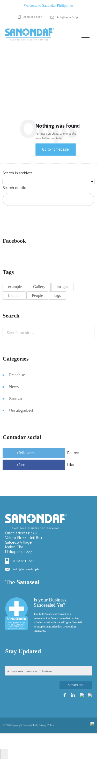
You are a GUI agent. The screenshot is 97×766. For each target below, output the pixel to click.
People (37, 295)
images (62, 286)
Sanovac (16, 398)
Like (70, 465)
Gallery (39, 286)
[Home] (29, 39)
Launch (14, 295)
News (14, 387)
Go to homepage (55, 149)
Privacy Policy (46, 725)
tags (57, 295)
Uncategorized (21, 410)
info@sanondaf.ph (26, 569)
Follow (73, 453)
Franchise (17, 375)
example (15, 286)
